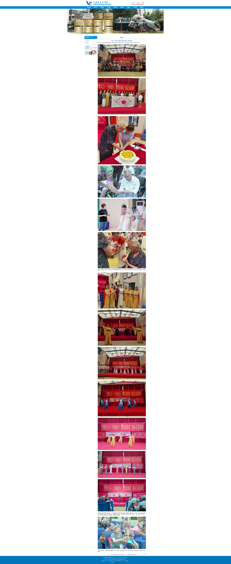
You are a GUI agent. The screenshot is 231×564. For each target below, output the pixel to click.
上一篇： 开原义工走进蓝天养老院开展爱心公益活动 (115, 554)
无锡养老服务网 (117, 562)
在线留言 (128, 7)
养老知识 (87, 42)
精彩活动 (94, 34)
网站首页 (89, 7)
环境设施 (115, 7)
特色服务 (102, 7)
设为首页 (133, 2)
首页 (90, 34)
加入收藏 (138, 2)
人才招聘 (135, 7)
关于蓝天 (95, 7)
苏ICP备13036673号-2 (124, 557)
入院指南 (108, 7)
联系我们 (143, 2)
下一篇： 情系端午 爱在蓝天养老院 (130, 554)
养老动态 (122, 7)
